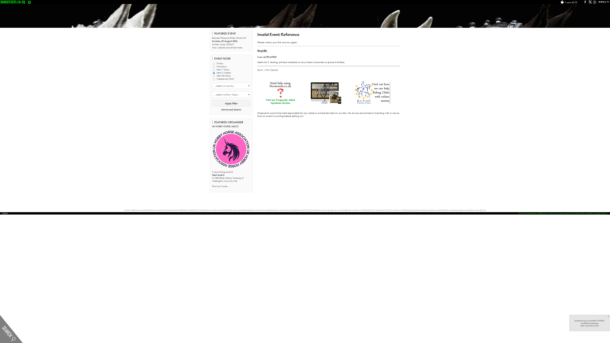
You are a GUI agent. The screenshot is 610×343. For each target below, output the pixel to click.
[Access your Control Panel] (29, 2)
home (483, 210)
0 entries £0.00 (570, 2)
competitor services (319, 210)
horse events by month (215, 210)
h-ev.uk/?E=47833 (267, 56)
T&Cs (307, 210)
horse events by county (284, 210)
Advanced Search (231, 109)
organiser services (337, 210)
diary (247, 210)
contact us (128, 210)
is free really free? (377, 210)
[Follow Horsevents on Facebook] (585, 3)
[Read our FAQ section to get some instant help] (280, 103)
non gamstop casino (433, 210)
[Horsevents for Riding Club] (372, 103)
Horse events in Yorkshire (357, 210)
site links (299, 210)
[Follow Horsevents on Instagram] (594, 3)
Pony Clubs (199, 210)
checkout (419, 210)
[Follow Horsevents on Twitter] (590, 3)
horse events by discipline (262, 210)
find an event (139, 210)
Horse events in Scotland (397, 210)
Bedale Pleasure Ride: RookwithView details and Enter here (229, 42)
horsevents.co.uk (12, 2)
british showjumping (452, 210)
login (412, 210)
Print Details (271, 69)
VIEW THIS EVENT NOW (589, 326)
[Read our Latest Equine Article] (326, 103)
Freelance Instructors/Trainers (159, 210)
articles (177, 210)
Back (260, 69)
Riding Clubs (187, 210)
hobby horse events (235, 210)
